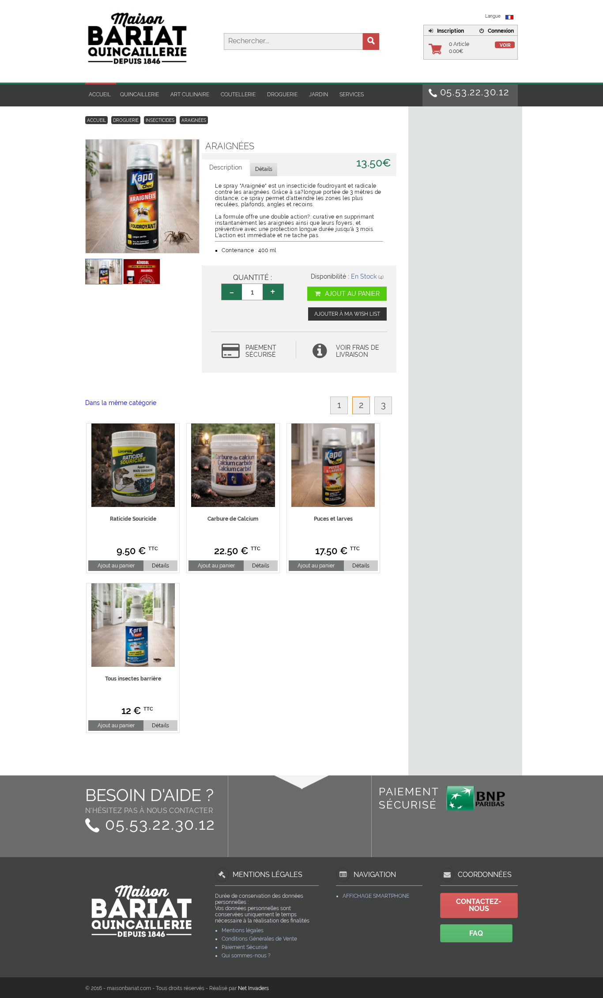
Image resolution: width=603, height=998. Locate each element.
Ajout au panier (351, 293)
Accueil (100, 94)
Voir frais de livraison (357, 351)
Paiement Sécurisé (245, 947)
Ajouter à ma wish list (347, 314)
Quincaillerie (139, 94)
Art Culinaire (189, 94)
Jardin (318, 94)
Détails (160, 566)
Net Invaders (253, 988)
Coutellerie (238, 94)
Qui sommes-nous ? (246, 956)
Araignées (193, 120)
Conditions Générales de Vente (259, 939)
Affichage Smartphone (376, 896)
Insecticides (160, 120)
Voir (505, 45)
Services (351, 94)
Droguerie (282, 94)
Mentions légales (243, 930)
